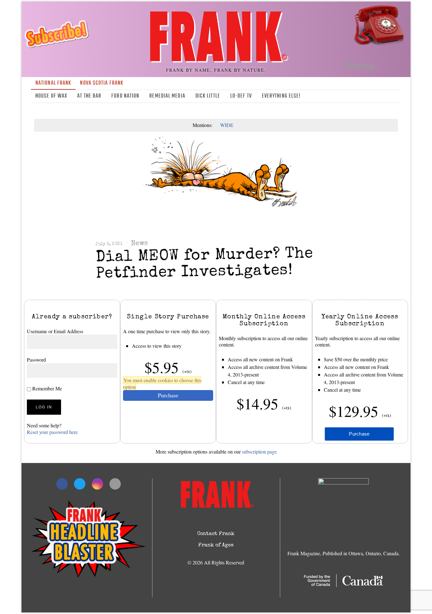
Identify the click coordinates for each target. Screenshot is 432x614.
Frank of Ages (215, 545)
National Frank (53, 83)
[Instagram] (388, 96)
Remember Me (46, 388)
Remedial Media (167, 96)
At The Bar (89, 96)
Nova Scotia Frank (101, 83)
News (139, 243)
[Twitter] (378, 96)
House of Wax (51, 96)
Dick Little (207, 96)
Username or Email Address (55, 331)
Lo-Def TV (241, 96)
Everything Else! (281, 96)
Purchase (168, 395)
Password (36, 360)
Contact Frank (215, 534)
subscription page (259, 451)
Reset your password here (52, 432)
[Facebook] (369, 96)
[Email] (397, 96)
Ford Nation (125, 96)
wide (226, 125)
